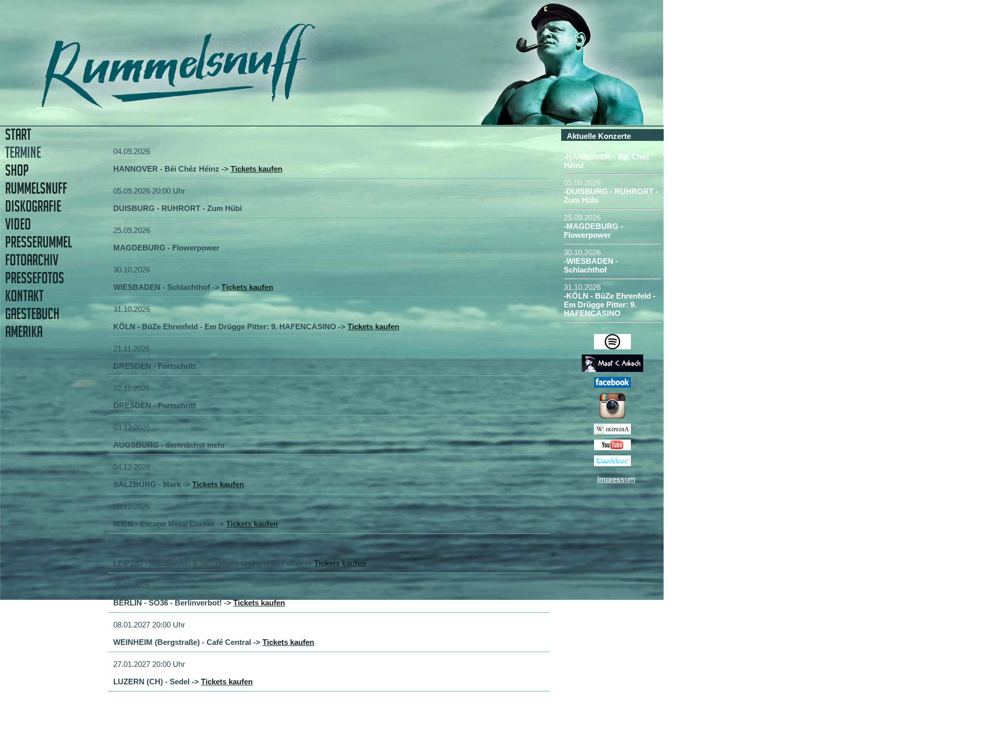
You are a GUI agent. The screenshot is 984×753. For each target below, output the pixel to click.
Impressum (616, 479)
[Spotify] (612, 346)
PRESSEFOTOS (34, 277)
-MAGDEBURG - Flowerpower (593, 230)
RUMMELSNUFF (36, 188)
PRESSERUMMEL (38, 242)
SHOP (17, 170)
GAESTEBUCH (32, 313)
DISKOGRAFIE (33, 206)
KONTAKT (24, 295)
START (18, 134)
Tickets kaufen (256, 168)
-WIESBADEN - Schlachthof (591, 265)
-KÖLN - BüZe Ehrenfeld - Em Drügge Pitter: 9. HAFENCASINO (609, 304)
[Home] (250, 104)
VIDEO (18, 224)
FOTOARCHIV (31, 260)
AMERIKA (24, 331)
